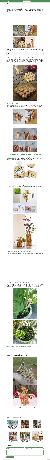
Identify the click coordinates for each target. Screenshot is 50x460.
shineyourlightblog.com (36, 411)
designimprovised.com (25, 186)
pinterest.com (20, 411)
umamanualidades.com (28, 411)
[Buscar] (30, 1)
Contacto (42, 1)
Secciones (37, 1)
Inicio (33, 1)
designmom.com (14, 125)
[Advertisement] (25, 18)
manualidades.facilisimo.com (13, 411)
